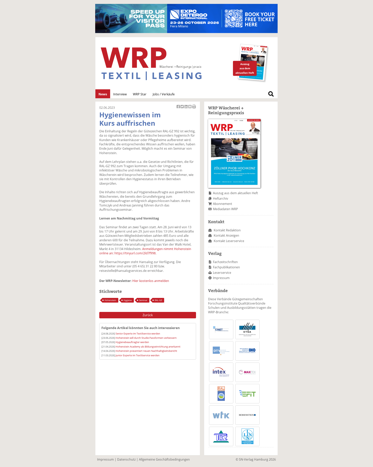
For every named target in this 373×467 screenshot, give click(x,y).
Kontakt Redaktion (227, 230)
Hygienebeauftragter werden (132, 342)
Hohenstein (110, 300)
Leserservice (222, 272)
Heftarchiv (220, 198)
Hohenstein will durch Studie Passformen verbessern (146, 338)
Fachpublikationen (226, 267)
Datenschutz (126, 459)
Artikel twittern (182, 108)
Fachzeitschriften (225, 262)
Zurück (148, 315)
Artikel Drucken (194, 108)
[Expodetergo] (186, 32)
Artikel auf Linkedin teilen (186, 108)
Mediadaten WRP (225, 209)
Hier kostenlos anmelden (150, 281)
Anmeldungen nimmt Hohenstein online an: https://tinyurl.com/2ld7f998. (145, 251)
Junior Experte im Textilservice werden (137, 355)
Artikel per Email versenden (190, 108)
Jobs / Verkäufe (164, 94)
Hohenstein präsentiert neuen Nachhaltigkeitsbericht (146, 351)
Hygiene (128, 300)
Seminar (143, 300)
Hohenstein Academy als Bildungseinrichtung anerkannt (148, 346)
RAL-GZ (158, 300)
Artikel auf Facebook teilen (178, 108)
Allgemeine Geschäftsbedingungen (164, 459)
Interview (120, 94)
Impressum (221, 278)
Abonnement (222, 204)
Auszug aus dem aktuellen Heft (235, 193)
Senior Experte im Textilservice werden (138, 333)
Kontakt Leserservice (229, 241)
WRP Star (139, 94)
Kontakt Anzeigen (226, 235)
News (102, 94)
